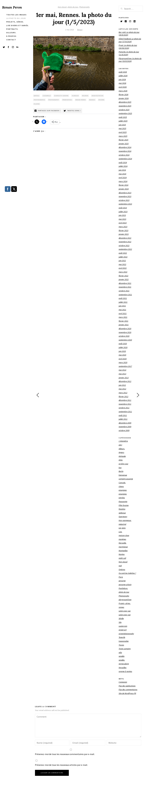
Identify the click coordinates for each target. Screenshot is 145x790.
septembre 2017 (125, 366)
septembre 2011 (125, 411)
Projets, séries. (125, 603)
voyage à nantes (125, 671)
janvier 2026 (124, 98)
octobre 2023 (124, 200)
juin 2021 (122, 306)
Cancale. (122, 482)
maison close (124, 535)
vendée (121, 656)
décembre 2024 (125, 147)
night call (122, 558)
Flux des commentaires (128, 689)
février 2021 (123, 321)
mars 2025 (123, 136)
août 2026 (123, 72)
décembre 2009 (125, 423)
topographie (124, 641)
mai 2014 (122, 370)
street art (123, 630)
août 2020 (123, 343)
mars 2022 (123, 272)
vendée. (122, 660)
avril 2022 (123, 268)
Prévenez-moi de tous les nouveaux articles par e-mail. (61, 764)
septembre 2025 (125, 113)
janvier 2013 (124, 377)
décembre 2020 (125, 328)
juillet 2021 (123, 302)
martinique (123, 546)
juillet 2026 (123, 75)
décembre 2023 (125, 192)
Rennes (92, 100)
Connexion (123, 682)
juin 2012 (122, 385)
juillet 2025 (123, 121)
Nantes (122, 554)
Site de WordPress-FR (127, 693)
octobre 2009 (124, 430)
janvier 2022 (124, 279)
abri (120, 445)
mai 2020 (122, 355)
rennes (121, 607)
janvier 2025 (124, 143)
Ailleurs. (122, 448)
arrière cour (123, 463)
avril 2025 (123, 132)
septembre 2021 (125, 294)
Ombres (122, 569)
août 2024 (123, 162)
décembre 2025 (125, 102)
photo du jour (73, 7)
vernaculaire (124, 663)
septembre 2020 (125, 340)
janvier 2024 (124, 189)
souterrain (123, 626)
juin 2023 (122, 215)
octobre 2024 (124, 155)
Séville (121, 618)
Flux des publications (127, 686)
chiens (121, 486)
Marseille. (122, 543)
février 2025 (123, 140)
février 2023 (123, 230)
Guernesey (123, 516)
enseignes (123, 490)
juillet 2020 (123, 347)
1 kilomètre (123, 441)
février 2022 (123, 275)
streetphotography (126, 633)
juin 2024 (122, 170)
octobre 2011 (124, 407)
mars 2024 (123, 181)
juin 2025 (122, 124)
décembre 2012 (125, 381)
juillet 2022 (123, 257)
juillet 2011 (123, 419)
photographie (39, 100)
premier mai (67, 100)
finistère (122, 509)
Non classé (62, 7)
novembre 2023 (125, 196)
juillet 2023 (123, 211)
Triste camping (125, 648)
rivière (101, 100)
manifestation (97, 96)
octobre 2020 (124, 336)
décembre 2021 (125, 283)
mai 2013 (122, 374)
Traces (121, 645)
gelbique (122, 513)
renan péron (80, 100)
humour (75, 96)
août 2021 (123, 298)
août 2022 (123, 253)
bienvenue (123, 475)
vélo (120, 652)
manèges (122, 539)
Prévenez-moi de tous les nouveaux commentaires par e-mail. (65, 754)
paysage (122, 580)
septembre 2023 (125, 204)
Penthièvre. (123, 588)
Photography (84, 7)
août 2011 (123, 415)
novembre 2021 (125, 287)
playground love (125, 599)
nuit (120, 565)
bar (120, 467)
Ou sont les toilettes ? (127, 573)
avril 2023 (123, 223)
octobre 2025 (124, 109)
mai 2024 (122, 174)
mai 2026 (122, 83)
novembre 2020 (125, 332)
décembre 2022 (125, 238)
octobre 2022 (124, 245)
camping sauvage (126, 479)
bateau (36, 96)
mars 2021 (123, 317)
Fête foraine (124, 505)
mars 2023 (123, 226)
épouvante (123, 501)
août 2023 (123, 207)
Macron (85, 96)
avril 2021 (123, 313)
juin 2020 (122, 351)
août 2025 (123, 117)
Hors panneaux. (125, 520)
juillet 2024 (123, 166)
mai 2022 (122, 264)
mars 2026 (123, 91)
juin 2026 (122, 79)
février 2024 (123, 185)
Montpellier (123, 550)
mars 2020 (123, 362)
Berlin (121, 471)
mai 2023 (122, 219)
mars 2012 (123, 392)
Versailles (122, 667)
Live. (120, 531)
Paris (121, 577)
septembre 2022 (125, 249)
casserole (47, 96)
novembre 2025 (125, 106)
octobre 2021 (124, 290)
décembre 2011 (125, 400)
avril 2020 (123, 358)
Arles (121, 460)
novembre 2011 (125, 404)
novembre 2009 (125, 426)
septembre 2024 (125, 158)
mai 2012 (122, 389)
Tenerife (122, 637)
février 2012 (123, 396)
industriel (122, 524)
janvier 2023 (124, 234)
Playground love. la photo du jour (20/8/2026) (130, 60)
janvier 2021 (124, 324)
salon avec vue (125, 611)
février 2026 (123, 94)
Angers (121, 452)
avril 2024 (123, 177)
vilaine (37, 104)
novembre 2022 (125, 241)
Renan (79, 29)
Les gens (122, 528)
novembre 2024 (125, 151)
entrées (122, 497)
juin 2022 (122, 260)
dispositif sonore (61, 96)
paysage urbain (125, 584)
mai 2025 (122, 128)
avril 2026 (123, 87)
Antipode (122, 456)
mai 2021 (122, 309)
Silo (120, 622)
